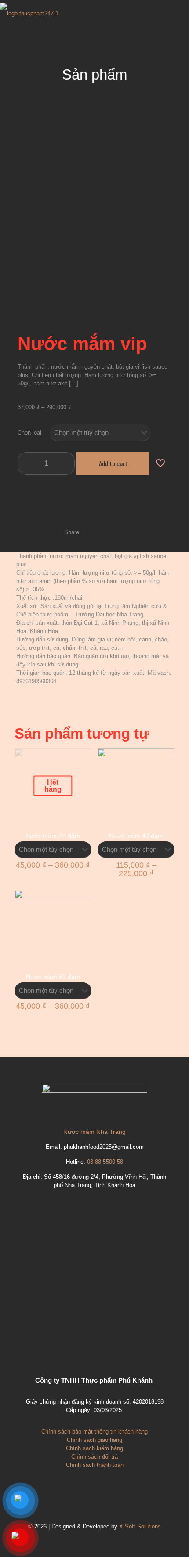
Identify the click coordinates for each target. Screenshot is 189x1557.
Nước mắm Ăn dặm (52, 835)
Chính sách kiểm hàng (94, 1448)
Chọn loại (29, 432)
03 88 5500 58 (105, 1162)
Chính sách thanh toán (95, 1465)
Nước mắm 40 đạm (136, 835)
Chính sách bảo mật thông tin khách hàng (94, 1431)
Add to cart (113, 463)
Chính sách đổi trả (94, 1456)
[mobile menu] (177, 13)
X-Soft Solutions (140, 1526)
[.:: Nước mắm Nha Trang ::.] (29, 13)
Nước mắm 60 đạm (53, 976)
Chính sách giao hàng (94, 1440)
